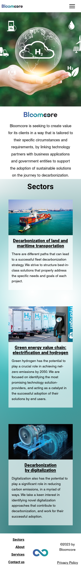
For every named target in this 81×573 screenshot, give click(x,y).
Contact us (16, 562)
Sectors (18, 540)
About (19, 547)
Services (17, 554)
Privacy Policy (67, 563)
